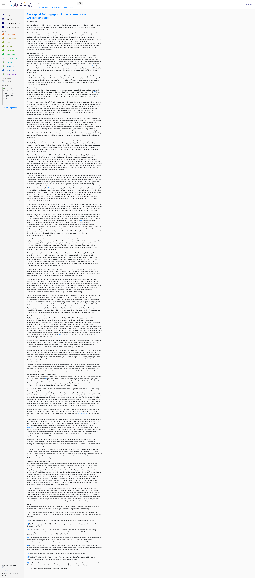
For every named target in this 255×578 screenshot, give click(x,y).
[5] (28, 537)
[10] (28, 568)
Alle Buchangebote (9, 108)
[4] (28, 530)
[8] (28, 557)
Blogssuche (43, 7)
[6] (28, 545)
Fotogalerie (68, 7)
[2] (28, 520)
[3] (28, 524)
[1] (28, 512)
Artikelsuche (56, 7)
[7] (28, 553)
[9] (28, 563)
